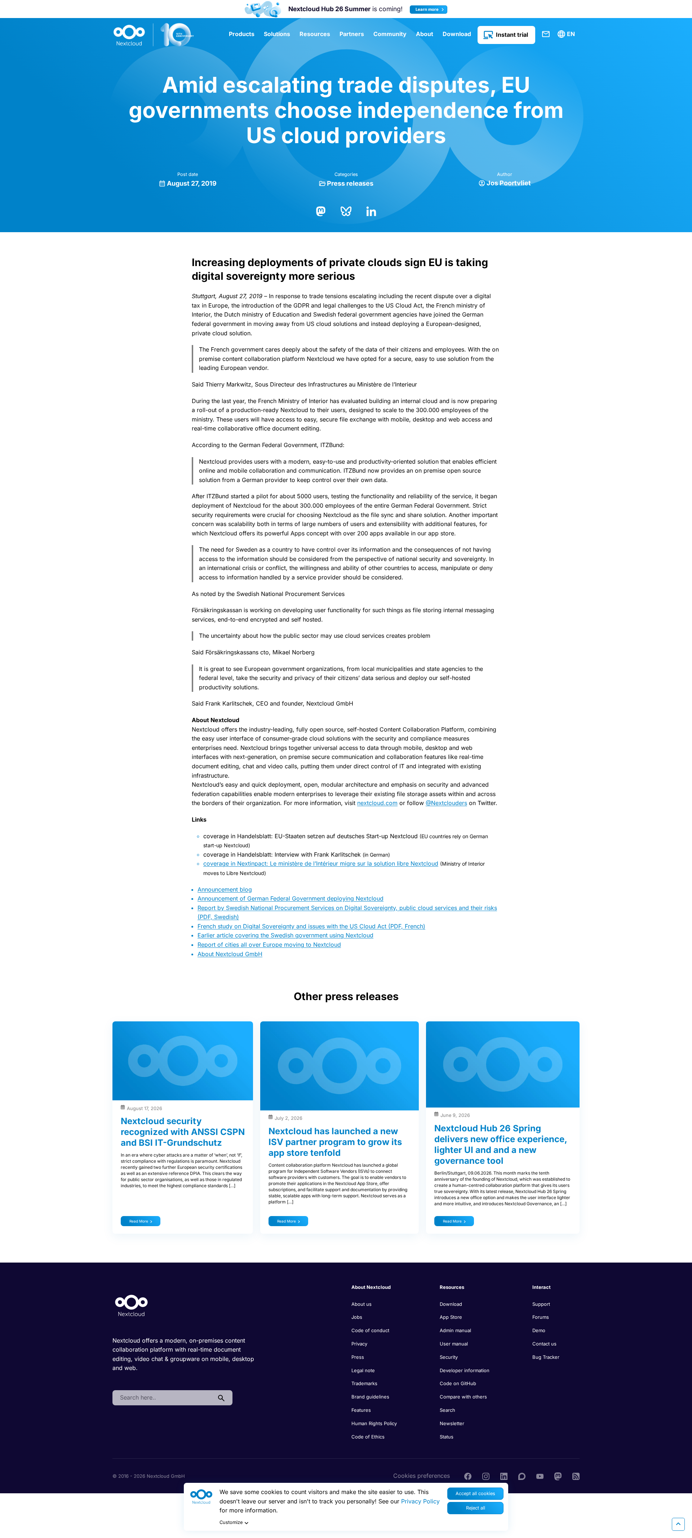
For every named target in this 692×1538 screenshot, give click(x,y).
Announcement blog (225, 889)
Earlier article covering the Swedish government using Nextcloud (285, 935)
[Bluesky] (346, 210)
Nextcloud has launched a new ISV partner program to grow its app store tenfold (335, 1142)
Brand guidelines (370, 1397)
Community (390, 33)
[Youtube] (540, 1475)
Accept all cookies (475, 1493)
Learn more (428, 9)
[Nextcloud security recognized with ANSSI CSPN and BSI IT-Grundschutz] (182, 1061)
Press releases (350, 183)
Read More (138, 1221)
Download (457, 33)
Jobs (356, 1317)
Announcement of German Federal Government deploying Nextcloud (290, 898)
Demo (538, 1330)
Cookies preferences (421, 1475)
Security (449, 1357)
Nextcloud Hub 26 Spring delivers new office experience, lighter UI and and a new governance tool (500, 1144)
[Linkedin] (503, 1475)
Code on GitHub (458, 1383)
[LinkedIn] (371, 210)
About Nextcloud (371, 1287)
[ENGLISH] (567, 34)
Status (446, 1437)
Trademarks (364, 1383)
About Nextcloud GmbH (230, 954)
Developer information (464, 1370)
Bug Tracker (545, 1357)
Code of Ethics (368, 1437)
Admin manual (455, 1330)
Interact (541, 1287)
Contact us (544, 1344)
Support (541, 1304)
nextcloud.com (377, 802)
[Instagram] (485, 1475)
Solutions (277, 33)
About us (361, 1304)
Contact (546, 34)
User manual (454, 1344)
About (424, 33)
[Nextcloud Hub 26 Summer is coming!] (263, 9)
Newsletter (452, 1423)
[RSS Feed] (576, 1475)
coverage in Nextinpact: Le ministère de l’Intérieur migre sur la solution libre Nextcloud (320, 863)
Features (361, 1410)
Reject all (475, 1508)
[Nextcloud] (153, 35)
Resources (315, 33)
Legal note (363, 1370)
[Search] (221, 1397)
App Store (451, 1317)
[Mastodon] (321, 210)
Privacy (359, 1344)
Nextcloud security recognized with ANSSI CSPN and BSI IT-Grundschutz (183, 1132)
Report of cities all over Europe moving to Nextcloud (269, 944)
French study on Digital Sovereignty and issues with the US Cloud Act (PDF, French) (311, 926)
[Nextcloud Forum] (521, 1475)
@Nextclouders (446, 802)
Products (241, 33)
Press (357, 1357)
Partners (352, 33)
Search (447, 1410)
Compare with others (463, 1397)
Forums (540, 1317)
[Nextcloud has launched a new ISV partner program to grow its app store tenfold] (339, 1065)
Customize (231, 1522)
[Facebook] (467, 1475)
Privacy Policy (420, 1501)
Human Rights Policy (374, 1423)
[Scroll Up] (678, 1524)
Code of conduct (370, 1330)
